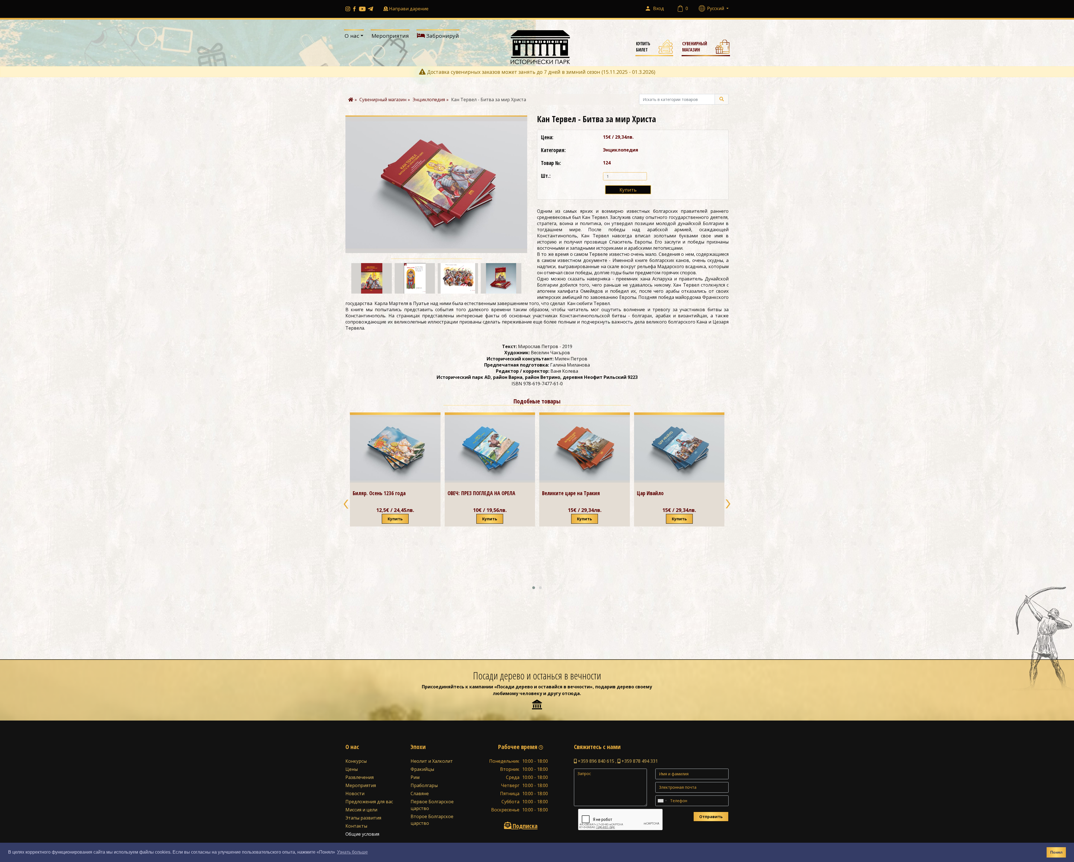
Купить (628, 189)
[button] (533, 588)
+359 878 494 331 (639, 761)
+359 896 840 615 (595, 761)
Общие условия (362, 834)
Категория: (553, 150)
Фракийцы (422, 769)
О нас (352, 35)
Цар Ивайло (555, 493)
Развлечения (359, 777)
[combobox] (662, 801)
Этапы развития (363, 818)
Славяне (420, 793)
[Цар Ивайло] (584, 449)
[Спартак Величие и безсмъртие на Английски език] (679, 475)
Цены (351, 769)
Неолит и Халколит (432, 761)
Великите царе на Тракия (476, 493)
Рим (415, 777)
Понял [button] (1056, 852)
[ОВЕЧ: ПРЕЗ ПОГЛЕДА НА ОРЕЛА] (395, 449)
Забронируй (442, 35)
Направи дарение (408, 9)
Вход (658, 8)
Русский (716, 8)
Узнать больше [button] (352, 852)
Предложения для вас (369, 802)
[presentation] (346, 503)
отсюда (571, 693)
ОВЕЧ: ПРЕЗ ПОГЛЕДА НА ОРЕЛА (386, 493)
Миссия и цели (361, 810)
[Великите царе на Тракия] (489, 449)
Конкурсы (356, 761)
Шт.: (546, 176)
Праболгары (424, 785)
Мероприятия (390, 35)
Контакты (356, 826)
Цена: (547, 137)
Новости (354, 793)
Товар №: (551, 163)
